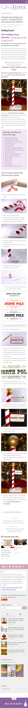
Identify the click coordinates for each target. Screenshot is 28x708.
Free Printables (6, 13)
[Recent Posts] (7, 614)
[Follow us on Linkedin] (16, 567)
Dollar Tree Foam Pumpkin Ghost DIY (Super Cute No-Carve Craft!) (16, 620)
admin (4, 24)
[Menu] (26, 2)
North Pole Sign (17, 383)
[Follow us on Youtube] (3, 567)
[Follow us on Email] (20, 567)
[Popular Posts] (20, 614)
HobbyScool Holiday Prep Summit (13, 512)
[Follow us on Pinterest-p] (23, 567)
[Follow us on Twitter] (13, 567)
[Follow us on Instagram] (6, 567)
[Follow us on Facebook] (10, 567)
